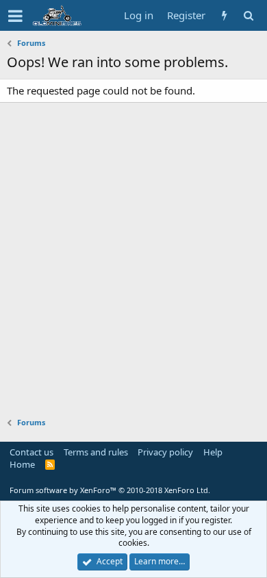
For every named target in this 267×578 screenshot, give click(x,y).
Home (22, 464)
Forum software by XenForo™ (110, 490)
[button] (15, 15)
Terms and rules (96, 452)
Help (212, 452)
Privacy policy (165, 452)
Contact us (31, 452)
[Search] (248, 15)
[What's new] (224, 15)
